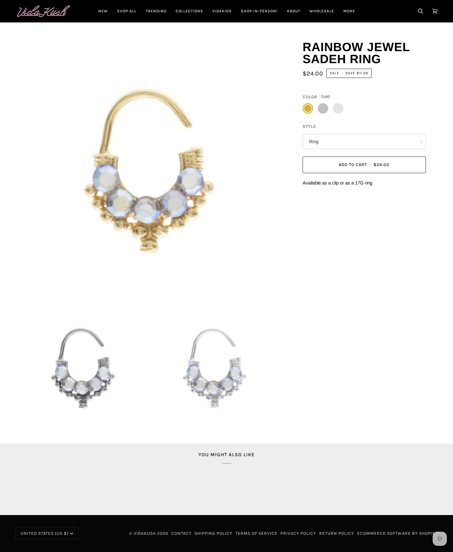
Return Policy (336, 533)
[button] (126, 11)
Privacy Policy (298, 533)
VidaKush (145, 533)
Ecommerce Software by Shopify (397, 533)
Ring (313, 141)
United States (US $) (45, 533)
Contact (181, 533)
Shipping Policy (213, 533)
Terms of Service (256, 533)
